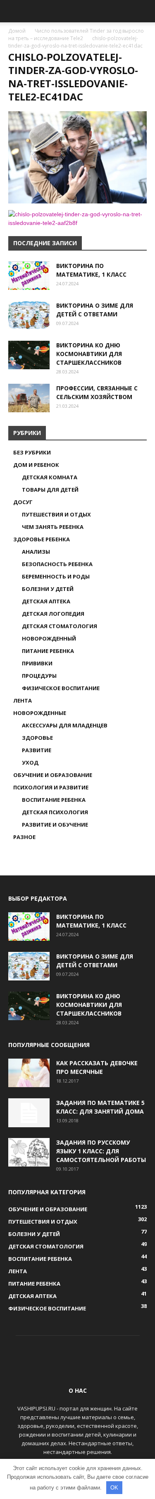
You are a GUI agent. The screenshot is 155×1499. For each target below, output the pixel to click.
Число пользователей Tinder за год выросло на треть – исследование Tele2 (76, 34)
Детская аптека (46, 601)
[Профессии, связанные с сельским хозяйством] (29, 398)
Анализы (36, 551)
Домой (17, 30)
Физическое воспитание (61, 688)
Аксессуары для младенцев (64, 725)
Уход (30, 762)
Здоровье (37, 737)
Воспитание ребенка (54, 799)
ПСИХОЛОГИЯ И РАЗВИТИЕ (50, 787)
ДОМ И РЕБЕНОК (36, 465)
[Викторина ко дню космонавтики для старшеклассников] (29, 355)
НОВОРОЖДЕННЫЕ (39, 713)
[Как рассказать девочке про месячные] (29, 1073)
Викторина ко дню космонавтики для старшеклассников (89, 353)
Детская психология (55, 812)
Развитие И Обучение (55, 824)
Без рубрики (32, 452)
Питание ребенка (48, 651)
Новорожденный (49, 638)
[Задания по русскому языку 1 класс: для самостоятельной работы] (29, 1152)
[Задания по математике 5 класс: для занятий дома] (29, 1112)
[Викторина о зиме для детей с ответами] (29, 315)
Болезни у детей (48, 589)
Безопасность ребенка (57, 564)
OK (114, 1488)
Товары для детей (50, 489)
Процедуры (39, 675)
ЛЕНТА (22, 700)
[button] (143, 11)
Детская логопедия (53, 613)
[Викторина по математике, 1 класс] (29, 275)
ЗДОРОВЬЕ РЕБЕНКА (41, 539)
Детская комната (49, 477)
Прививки (37, 663)
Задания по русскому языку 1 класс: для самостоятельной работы (101, 1151)
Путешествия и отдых (56, 514)
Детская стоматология (59, 626)
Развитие (36, 750)
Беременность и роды (56, 576)
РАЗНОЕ (24, 837)
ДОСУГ (23, 502)
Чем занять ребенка (52, 527)
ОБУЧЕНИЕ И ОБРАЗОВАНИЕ (52, 775)
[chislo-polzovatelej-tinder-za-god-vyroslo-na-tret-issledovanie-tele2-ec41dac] (77, 201)
